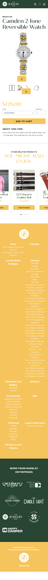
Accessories (13, 395)
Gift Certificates (13, 401)
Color (4, 109)
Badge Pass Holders (13, 399)
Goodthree (35, 550)
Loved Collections (35, 423)
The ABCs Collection (35, 288)
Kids (34, 395)
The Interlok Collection (35, 325)
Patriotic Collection (35, 426)
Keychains (13, 409)
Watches (34, 282)
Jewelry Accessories (13, 407)
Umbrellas (13, 418)
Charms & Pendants (34, 271)
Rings (34, 279)
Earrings (34, 274)
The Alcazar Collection (35, 290)
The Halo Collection (34, 314)
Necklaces (34, 277)
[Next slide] (44, 192)
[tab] (20, 214)
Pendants (13, 437)
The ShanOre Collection (35, 373)
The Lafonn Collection (34, 371)
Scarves (13, 415)
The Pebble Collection (34, 341)
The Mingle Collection (34, 333)
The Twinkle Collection (35, 360)
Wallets (13, 390)
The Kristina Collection (35, 368)
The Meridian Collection (35, 330)
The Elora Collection (35, 309)
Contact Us (24, 566)
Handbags (13, 388)
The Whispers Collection (34, 376)
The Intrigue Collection (35, 328)
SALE (13, 244)
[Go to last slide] (3, 192)
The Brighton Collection (35, 285)
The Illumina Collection (35, 317)
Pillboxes (13, 412)
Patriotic (35, 244)
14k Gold (35, 263)
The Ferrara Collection (35, 312)
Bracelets (35, 269)
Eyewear (35, 381)
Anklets (35, 266)
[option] (12, 88)
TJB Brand (13, 423)
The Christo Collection (34, 298)
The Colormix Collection (34, 301)
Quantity (38, 109)
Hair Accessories (13, 404)
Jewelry (34, 260)
